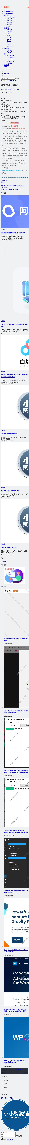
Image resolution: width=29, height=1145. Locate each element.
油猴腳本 (9, 22)
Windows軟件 (11, 17)
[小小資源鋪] (5, 8)
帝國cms (9, 33)
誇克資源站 (4, 180)
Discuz (9, 41)
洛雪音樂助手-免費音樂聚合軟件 (9, 189)
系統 (8, 26)
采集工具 (9, 52)
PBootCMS (10, 46)
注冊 (8, 1140)
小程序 (9, 44)
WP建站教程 (10, 61)
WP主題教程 (10, 55)
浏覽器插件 (10, 20)
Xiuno (8, 43)
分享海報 (3, 182)
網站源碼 (9, 30)
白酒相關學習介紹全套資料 (9, 434)
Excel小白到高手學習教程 (9, 547)
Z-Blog (9, 39)
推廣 (18, 89)
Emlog (9, 37)
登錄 (4, 561)
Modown (12, 57)
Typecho (9, 35)
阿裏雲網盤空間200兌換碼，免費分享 (13, 233)
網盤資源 (9, 24)
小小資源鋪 (18, 1069)
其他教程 (9, 63)
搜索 (18, 78)
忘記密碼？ (13, 1140)
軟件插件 (9, 19)
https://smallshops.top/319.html (11, 170)
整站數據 (9, 50)
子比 (11, 59)
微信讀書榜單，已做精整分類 (10, 490)
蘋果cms (9, 32)
